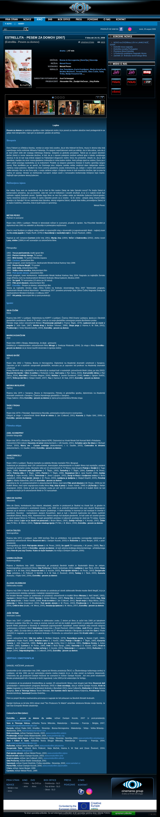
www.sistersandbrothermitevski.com (22, 726)
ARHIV (21, 24)
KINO (24, 780)
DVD (33, 780)
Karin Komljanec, (82, 69)
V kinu (26, 783)
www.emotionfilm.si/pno (58, 753)
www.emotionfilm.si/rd (54, 756)
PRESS (67, 780)
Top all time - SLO (52, 786)
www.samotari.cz (73, 763)
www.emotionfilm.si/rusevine (52, 746)
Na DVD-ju (36, 783)
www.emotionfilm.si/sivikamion (91, 738)
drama (62, 51)
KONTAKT (83, 785)
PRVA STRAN (12, 780)
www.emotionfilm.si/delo (56, 733)
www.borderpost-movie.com (34, 731)
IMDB (103, 42)
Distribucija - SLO (52, 783)
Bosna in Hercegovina (69, 60)
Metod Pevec (65, 63)
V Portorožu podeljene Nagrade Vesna (130, 53)
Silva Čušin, (93, 72)
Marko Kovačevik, (98, 69)
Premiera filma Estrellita (124, 51)
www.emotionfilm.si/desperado (19, 751)
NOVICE (10, 785)
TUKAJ (107, 813)
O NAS (81, 780)
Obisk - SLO (50, 790)
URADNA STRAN (87, 42)
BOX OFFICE (50, 780)
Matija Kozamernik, (74, 74)
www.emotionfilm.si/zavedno (19, 721)
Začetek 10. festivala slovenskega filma (130, 56)
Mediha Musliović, (68, 72)
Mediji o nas (13, 788)
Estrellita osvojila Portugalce (126, 49)
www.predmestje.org (55, 736)
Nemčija (84, 60)
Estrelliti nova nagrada (123, 47)
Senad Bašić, (82, 72)
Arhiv (10, 791)
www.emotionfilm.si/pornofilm (55, 766)
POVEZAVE (69, 785)
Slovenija (94, 60)
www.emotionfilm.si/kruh (54, 758)
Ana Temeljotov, (67, 69)
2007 (60, 37)
